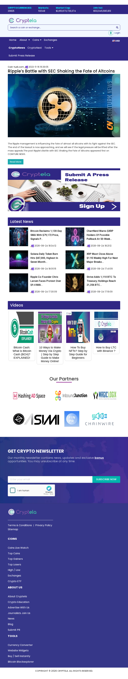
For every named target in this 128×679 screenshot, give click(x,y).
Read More (15, 161)
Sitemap (13, 529)
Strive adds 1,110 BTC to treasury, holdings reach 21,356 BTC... (101, 280)
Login (116, 32)
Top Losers (14, 564)
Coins (35, 40)
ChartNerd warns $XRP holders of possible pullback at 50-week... (100, 234)
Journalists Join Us (19, 613)
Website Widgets (18, 650)
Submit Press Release (22, 55)
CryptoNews (17, 48)
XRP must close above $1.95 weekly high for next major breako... (102, 257)
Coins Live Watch (18, 548)
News (11, 618)
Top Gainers (15, 559)
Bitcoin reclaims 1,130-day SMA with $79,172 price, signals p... (46, 234)
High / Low (14, 570)
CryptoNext (34, 48)
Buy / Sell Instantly (19, 656)
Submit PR (14, 630)
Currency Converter (20, 645)
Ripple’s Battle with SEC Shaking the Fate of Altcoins (61, 71)
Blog (10, 624)
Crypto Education (18, 602)
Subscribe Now (106, 479)
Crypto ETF (15, 581)
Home (12, 40)
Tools (47, 48)
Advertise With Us (18, 607)
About (24, 40)
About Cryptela (17, 596)
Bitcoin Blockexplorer (21, 662)
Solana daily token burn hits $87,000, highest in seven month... (44, 257)
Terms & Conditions (20, 525)
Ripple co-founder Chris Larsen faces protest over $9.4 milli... (45, 280)
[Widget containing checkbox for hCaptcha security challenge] (31, 490)
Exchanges (50, 40)
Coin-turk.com (16, 66)
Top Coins (14, 553)
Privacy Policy (43, 525)
